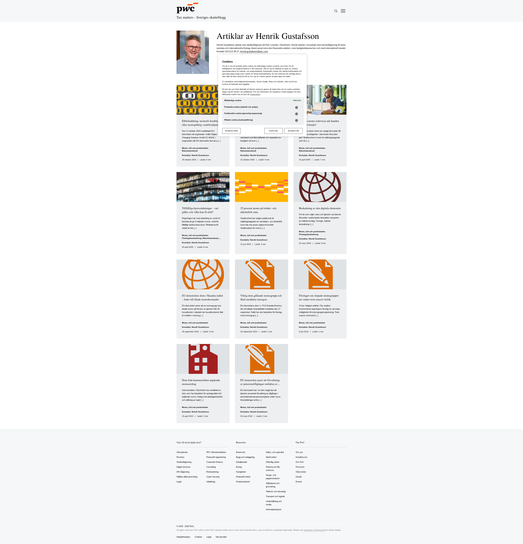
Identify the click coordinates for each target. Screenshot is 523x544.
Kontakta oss (301, 457)
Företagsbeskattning (191, 238)
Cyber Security (213, 477)
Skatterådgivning (184, 462)
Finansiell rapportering (216, 457)
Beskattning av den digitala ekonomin (320, 208)
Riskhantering (212, 472)
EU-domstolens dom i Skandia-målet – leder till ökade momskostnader (202, 297)
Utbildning (210, 481)
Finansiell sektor (243, 477)
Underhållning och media (274, 503)
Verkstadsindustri (273, 509)
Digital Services (183, 467)
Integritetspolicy (183, 537)
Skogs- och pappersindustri (272, 477)
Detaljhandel (241, 462)
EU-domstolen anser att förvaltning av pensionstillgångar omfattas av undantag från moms (260, 384)
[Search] (336, 11)
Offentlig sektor (272, 462)
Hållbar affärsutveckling (187, 477)
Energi (239, 467)
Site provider (221, 537)
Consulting (211, 467)
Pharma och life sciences (273, 468)
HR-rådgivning (183, 472)
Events (299, 481)
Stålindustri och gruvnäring (272, 485)
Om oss (299, 452)
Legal (179, 481)
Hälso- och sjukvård (275, 452)
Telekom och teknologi (276, 491)
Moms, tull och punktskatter (195, 148)
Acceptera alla (293, 131)
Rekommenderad (190, 151)
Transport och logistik (275, 496)
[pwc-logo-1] (188, 8)
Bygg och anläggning (245, 457)
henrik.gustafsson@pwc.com (254, 51)
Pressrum (300, 467)
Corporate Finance (214, 462)
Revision (180, 457)
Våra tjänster (182, 452)
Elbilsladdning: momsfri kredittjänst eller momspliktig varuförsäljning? (202, 123)
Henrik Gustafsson (200, 155)
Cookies (198, 537)
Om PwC (300, 462)
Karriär (299, 477)
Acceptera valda (231, 131)
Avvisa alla (273, 131)
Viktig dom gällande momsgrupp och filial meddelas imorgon (261, 297)
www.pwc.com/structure (314, 530)
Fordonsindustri (243, 481)
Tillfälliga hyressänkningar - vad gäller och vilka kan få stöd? (200, 210)
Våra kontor (301, 472)
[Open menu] (343, 10)
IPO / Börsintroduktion (216, 452)
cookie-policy (255, 94)
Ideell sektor (271, 457)
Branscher (240, 452)
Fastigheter (241, 472)
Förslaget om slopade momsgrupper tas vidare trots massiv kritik (319, 297)
